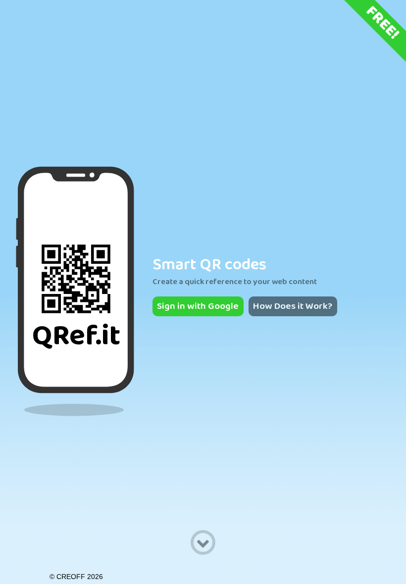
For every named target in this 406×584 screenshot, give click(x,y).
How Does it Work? (292, 306)
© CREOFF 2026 (76, 577)
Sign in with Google (198, 306)
